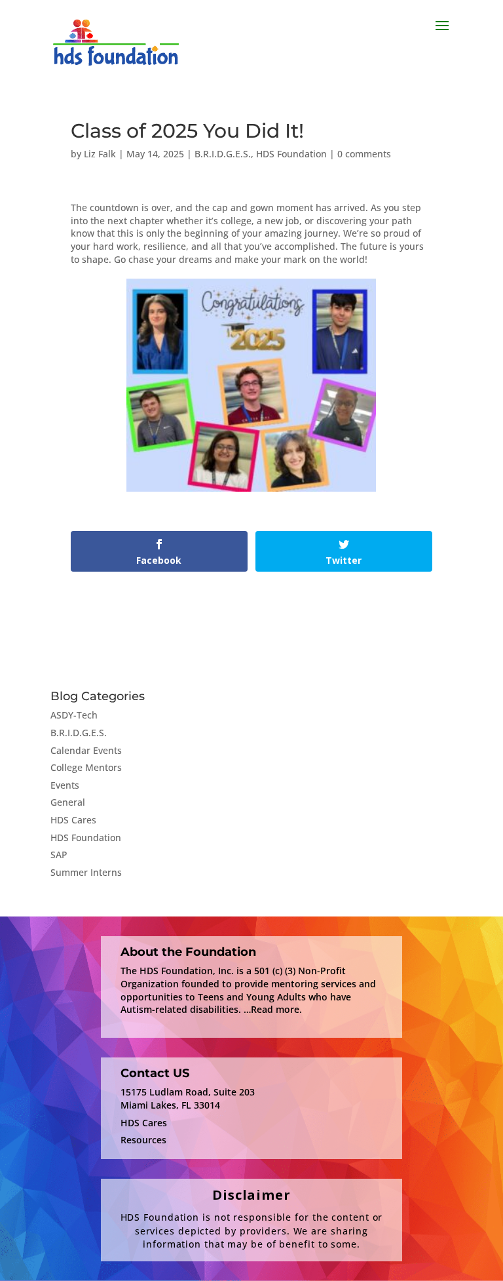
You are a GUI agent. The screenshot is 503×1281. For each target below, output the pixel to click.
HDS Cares (73, 820)
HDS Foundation (291, 154)
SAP (58, 854)
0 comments (364, 154)
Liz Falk (100, 154)
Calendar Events (86, 750)
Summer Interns (86, 872)
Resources (143, 1139)
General (67, 802)
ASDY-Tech (74, 715)
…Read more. (273, 1009)
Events (64, 785)
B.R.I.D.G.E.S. (223, 154)
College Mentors (86, 767)
